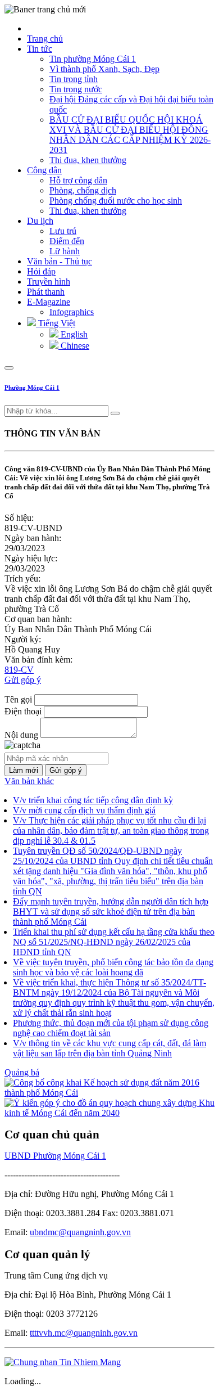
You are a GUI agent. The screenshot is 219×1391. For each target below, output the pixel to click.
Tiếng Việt (55, 323)
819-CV (19, 669)
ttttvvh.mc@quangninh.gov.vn (84, 1333)
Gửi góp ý (22, 680)
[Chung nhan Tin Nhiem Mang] (62, 1362)
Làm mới (23, 770)
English (73, 334)
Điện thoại (23, 711)
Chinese (73, 345)
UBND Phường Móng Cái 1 (55, 1155)
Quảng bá (21, 1072)
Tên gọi (18, 699)
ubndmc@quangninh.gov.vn (80, 1232)
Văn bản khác (29, 781)
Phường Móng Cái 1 (32, 387)
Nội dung (21, 735)
